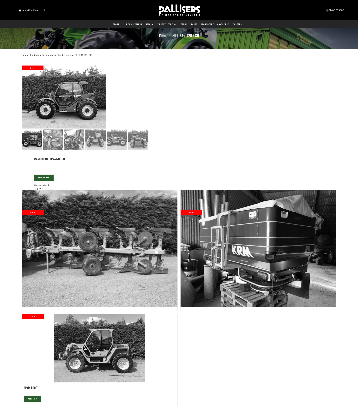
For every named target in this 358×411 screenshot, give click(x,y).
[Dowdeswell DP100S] (99, 248)
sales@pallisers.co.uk (33, 10)
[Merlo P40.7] (99, 348)
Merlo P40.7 (30, 388)
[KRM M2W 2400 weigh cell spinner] (258, 248)
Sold (46, 185)
